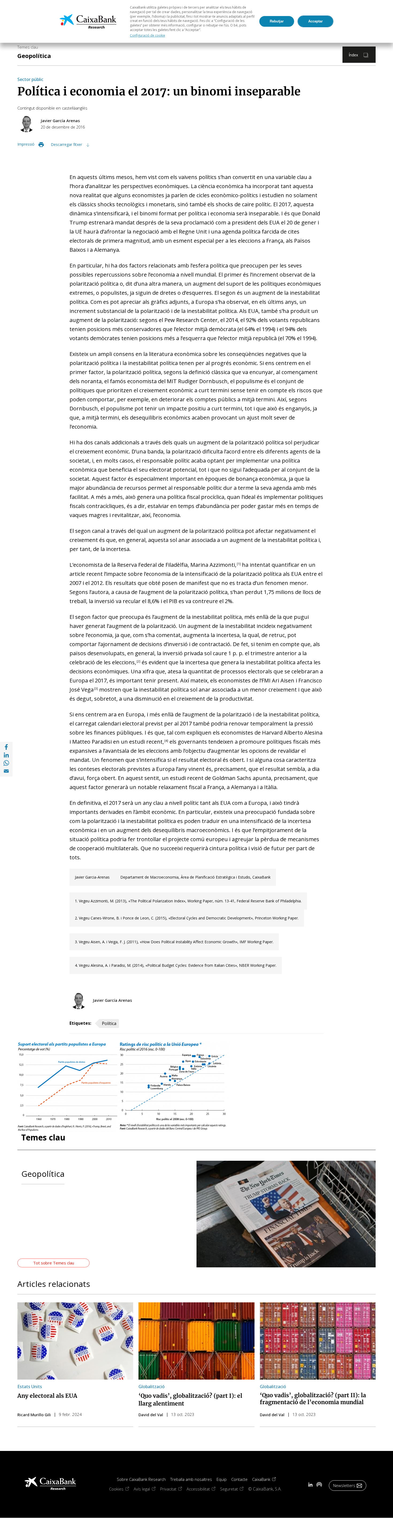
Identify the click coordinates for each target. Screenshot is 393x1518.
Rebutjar (277, 21)
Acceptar (315, 21)
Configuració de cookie (147, 35)
